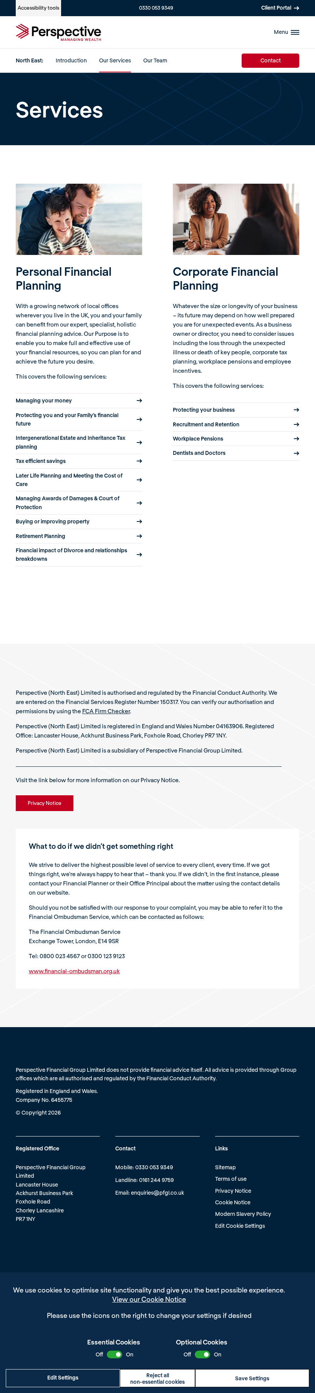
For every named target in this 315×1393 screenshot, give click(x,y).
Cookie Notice (232, 1202)
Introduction (71, 60)
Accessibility (38, 8)
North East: (29, 60)
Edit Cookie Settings (240, 1225)
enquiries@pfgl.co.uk (157, 1192)
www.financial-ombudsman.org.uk (74, 970)
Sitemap (225, 1167)
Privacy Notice (233, 1190)
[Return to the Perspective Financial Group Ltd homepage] (58, 32)
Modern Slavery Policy (243, 1213)
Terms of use (231, 1178)
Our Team (155, 60)
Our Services (115, 60)
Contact (270, 60)
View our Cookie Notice (149, 1299)
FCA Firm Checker (106, 710)
